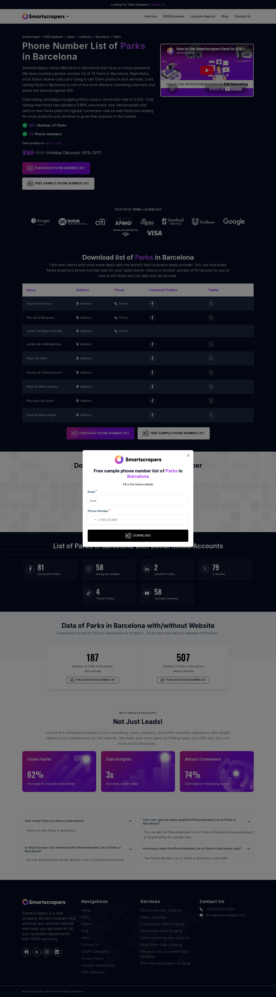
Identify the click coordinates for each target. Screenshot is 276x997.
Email (92, 491)
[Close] (188, 455)
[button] (91, 520)
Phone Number (99, 511)
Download (142, 535)
